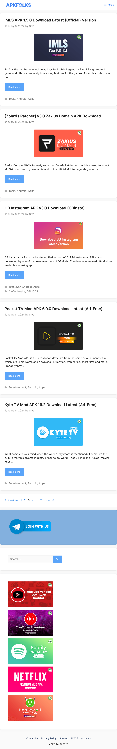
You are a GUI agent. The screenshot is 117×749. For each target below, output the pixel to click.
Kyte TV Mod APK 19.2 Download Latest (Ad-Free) (51, 404)
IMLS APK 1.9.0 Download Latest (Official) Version (50, 20)
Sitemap (63, 738)
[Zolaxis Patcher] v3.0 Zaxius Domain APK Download (53, 116)
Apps (31, 98)
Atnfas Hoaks (17, 291)
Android (22, 98)
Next (50, 500)
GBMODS (32, 291)
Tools (12, 98)
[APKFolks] (19, 5)
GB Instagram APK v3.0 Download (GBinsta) (45, 208)
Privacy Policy (48, 738)
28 (42, 500)
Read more (14, 87)
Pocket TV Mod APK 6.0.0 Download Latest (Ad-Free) (54, 308)
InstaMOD (15, 286)
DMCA (74, 738)
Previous (11, 500)
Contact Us (32, 738)
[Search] (57, 559)
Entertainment (17, 387)
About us (86, 738)
